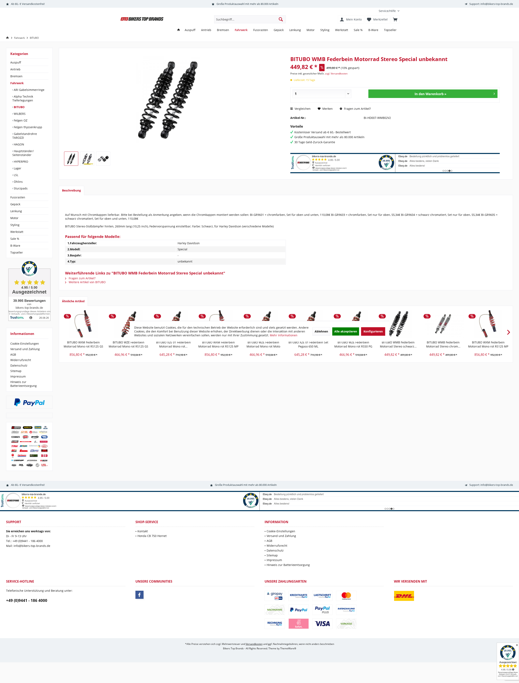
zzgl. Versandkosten (336, 73)
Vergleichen (302, 109)
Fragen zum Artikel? (357, 109)
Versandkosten (254, 644)
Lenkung (16, 211)
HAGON (18, 144)
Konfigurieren (373, 331)
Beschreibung (71, 190)
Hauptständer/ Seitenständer (23, 153)
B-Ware (15, 245)
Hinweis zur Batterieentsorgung (23, 384)
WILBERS (19, 114)
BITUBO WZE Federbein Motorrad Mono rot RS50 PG (353, 344)
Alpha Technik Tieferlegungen (22, 98)
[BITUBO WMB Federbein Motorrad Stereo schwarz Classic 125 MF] (398, 324)
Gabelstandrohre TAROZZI (24, 136)
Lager (17, 168)
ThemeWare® (288, 648)
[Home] (178, 30)
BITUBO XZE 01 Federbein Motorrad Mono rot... (173, 344)
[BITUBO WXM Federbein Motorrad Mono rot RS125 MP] (488, 324)
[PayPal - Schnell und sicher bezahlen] (29, 402)
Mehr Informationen (283, 335)
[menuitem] (387, 10)
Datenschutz (18, 365)
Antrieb (15, 69)
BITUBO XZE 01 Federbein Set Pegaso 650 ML (308, 344)
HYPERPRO (20, 161)
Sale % (14, 239)
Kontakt (142, 531)
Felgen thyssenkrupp (27, 127)
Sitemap (15, 371)
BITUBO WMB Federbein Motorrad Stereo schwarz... (398, 344)
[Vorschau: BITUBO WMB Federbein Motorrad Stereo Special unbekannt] (71, 159)
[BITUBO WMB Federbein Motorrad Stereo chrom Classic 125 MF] (443, 324)
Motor (14, 218)
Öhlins (18, 182)
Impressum (18, 376)
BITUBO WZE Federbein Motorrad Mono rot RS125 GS (128, 344)
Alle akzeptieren (345, 331)
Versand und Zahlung (25, 349)
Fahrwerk (17, 83)
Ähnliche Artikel (73, 301)
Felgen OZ (20, 120)
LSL (15, 175)
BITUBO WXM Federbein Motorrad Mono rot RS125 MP (218, 344)
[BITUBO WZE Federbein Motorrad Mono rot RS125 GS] (128, 324)
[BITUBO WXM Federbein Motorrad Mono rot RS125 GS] (83, 324)
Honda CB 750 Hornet (152, 536)
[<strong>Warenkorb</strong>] (395, 19)
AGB (13, 354)
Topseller (16, 252)
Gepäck (15, 204)
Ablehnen (321, 331)
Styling (14, 225)
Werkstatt (16, 232)
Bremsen (16, 76)
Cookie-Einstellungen (24, 343)
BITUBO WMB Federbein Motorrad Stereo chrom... (443, 344)
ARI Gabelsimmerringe (28, 90)
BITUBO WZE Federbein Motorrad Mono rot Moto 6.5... (263, 344)
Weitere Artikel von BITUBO (87, 282)
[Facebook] (139, 595)
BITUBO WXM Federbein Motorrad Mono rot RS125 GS (83, 344)
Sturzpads (20, 188)
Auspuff (15, 62)
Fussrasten (17, 197)
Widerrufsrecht (20, 360)
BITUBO (19, 107)
